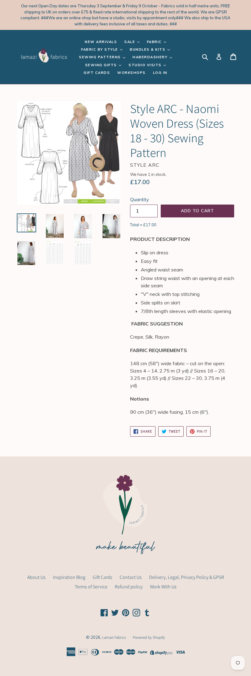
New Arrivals (101, 42)
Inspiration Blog (69, 577)
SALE (130, 42)
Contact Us (131, 577)
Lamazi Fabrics (114, 637)
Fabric (155, 42)
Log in (160, 73)
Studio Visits (146, 65)
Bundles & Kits (148, 49)
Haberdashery (151, 57)
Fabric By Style (100, 49)
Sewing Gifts (101, 65)
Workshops (131, 73)
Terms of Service (91, 586)
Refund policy (129, 586)
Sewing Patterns (100, 57)
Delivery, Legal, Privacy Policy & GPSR (186, 577)
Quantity (139, 199)
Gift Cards (97, 73)
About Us (36, 577)
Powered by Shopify (149, 637)
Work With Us (163, 586)
